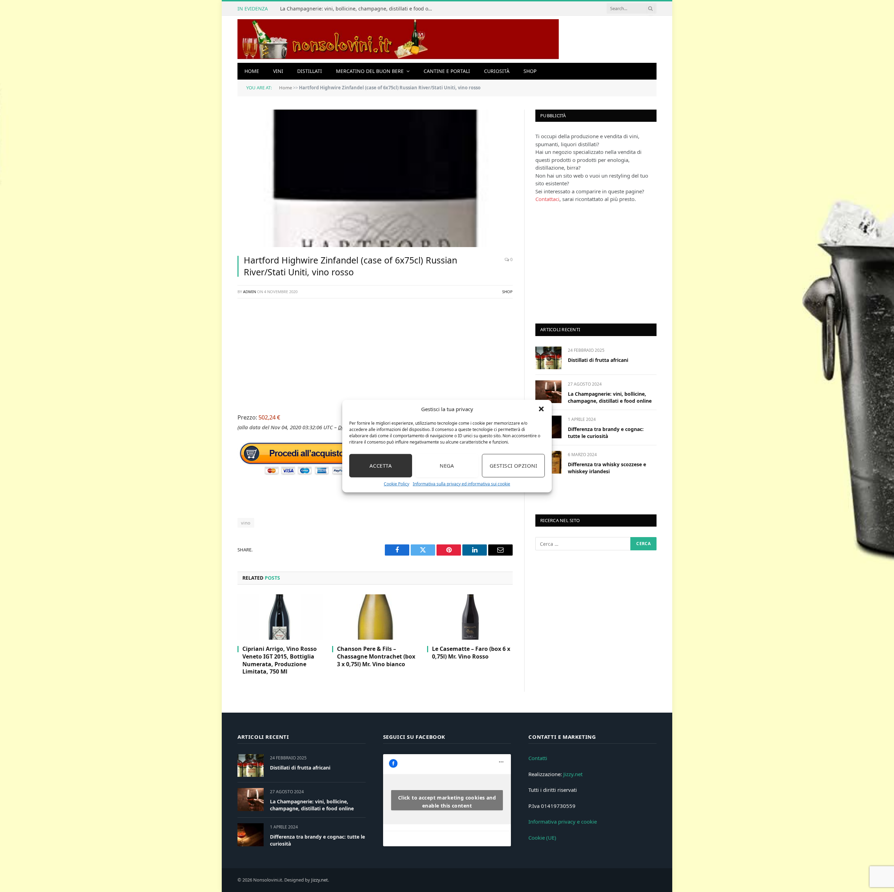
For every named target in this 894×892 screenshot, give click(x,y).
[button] (541, 409)
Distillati (309, 71)
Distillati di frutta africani (598, 360)
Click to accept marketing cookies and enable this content (447, 801)
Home (251, 71)
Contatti (537, 758)
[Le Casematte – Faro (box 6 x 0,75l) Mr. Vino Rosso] (470, 617)
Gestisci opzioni (513, 465)
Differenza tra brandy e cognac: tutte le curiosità (606, 432)
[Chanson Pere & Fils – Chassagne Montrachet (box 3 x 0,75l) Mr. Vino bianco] (375, 617)
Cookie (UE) (542, 837)
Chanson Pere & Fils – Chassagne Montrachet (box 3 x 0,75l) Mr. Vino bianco (376, 656)
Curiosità (497, 71)
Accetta (380, 465)
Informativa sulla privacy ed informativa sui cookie (461, 483)
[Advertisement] (375, 354)
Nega (447, 465)
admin (249, 291)
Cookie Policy (396, 483)
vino (246, 523)
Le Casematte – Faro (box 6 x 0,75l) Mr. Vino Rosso (471, 652)
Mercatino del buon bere (370, 71)
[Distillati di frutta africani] (548, 358)
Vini (278, 71)
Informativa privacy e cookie (562, 821)
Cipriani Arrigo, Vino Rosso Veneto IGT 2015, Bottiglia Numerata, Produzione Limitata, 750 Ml (279, 660)
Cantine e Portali (447, 71)
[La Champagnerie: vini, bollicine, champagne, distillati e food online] (548, 391)
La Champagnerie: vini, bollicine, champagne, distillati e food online (358, 9)
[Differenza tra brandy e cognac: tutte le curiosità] (250, 834)
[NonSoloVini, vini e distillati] (398, 39)
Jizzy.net (572, 774)
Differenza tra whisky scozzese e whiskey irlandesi (607, 468)
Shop (529, 71)
